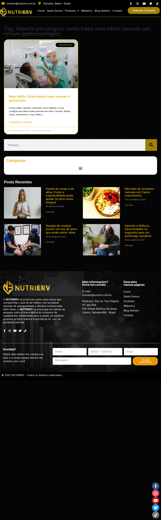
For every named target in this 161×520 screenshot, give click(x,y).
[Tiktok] (157, 3)
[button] (80, 168)
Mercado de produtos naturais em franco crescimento (139, 192)
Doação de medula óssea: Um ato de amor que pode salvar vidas (61, 229)
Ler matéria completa (21, 122)
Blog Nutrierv (102, 10)
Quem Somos (55, 10)
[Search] (151, 145)
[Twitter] (151, 3)
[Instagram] (137, 3)
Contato (117, 10)
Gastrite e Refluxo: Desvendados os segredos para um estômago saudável (138, 231)
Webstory (86, 10)
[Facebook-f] (131, 3)
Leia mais (50, 212)
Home (41, 10)
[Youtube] (144, 3)
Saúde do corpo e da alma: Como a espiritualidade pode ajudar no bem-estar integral (60, 195)
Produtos (70, 10)
